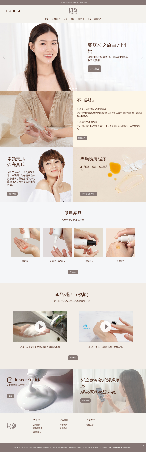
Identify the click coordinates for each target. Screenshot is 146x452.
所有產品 (94, 69)
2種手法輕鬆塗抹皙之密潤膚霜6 (105, 347)
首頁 (46, 19)
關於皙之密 (56, 19)
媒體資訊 (37, 432)
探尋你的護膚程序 (89, 194)
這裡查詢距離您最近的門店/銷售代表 (73, 3)
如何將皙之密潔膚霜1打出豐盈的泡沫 (40, 347)
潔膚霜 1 (25, 261)
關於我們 (12, 194)
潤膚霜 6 (89, 261)
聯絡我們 (97, 19)
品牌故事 (37, 425)
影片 (89, 19)
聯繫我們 (81, 138)
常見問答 (63, 428)
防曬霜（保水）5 (57, 261)
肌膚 (65, 19)
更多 (10, 396)
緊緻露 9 (120, 261)
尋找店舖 (90, 425)
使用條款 (127, 447)
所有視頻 (73, 358)
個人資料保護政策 (116, 447)
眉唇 (72, 19)
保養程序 (80, 19)
